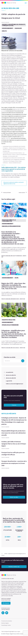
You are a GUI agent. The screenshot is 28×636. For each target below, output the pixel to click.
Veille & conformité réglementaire (14, 383)
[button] (24, 632)
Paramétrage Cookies (6, 625)
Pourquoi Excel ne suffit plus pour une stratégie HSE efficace (13, 453)
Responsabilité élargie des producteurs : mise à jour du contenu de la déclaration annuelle (13, 433)
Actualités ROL (9, 372)
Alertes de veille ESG (11, 375)
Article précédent (7, 192)
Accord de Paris (14, 123)
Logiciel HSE (9, 381)
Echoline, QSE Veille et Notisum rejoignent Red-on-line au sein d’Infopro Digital (13, 444)
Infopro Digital (17, 631)
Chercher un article (9, 357)
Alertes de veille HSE (11, 378)
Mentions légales (5, 623)
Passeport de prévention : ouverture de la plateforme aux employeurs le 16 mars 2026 (14, 463)
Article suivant (22, 192)
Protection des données (6, 621)
